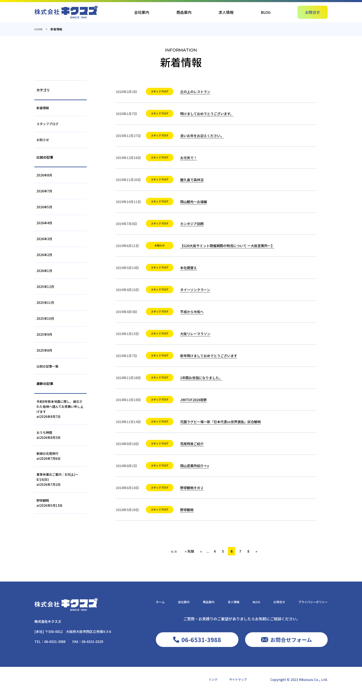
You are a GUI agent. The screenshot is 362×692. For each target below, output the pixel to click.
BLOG (265, 12)
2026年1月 (44, 270)
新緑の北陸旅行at (48, 456)
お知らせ (42, 139)
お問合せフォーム (291, 639)
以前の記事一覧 (47, 366)
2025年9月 (44, 334)
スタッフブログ (47, 124)
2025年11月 (45, 302)
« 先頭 (189, 551)
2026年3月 (44, 239)
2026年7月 (44, 191)
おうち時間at (48, 435)
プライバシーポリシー (313, 602)
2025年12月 (45, 286)
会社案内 (141, 12)
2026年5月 (44, 207)
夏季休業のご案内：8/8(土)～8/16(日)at (57, 479)
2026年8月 (44, 175)
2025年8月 (44, 350)
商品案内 (183, 12)
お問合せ (312, 12)
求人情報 (226, 12)
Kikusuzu (306, 679)
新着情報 (42, 108)
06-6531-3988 (55, 641)
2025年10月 (45, 318)
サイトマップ (238, 679)
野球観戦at (49, 503)
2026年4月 (44, 223)
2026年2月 (44, 255)
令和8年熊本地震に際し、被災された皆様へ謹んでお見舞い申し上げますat (59, 409)
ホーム (160, 602)
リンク (213, 679)
